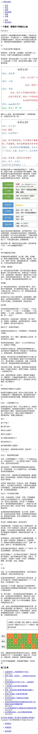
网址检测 (8, 12)
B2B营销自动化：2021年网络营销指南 (18, 712)
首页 (6, 5)
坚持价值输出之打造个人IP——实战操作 (19, 682)
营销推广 (11, 718)
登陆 (6, 14)
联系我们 (31, 718)
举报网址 (24, 718)
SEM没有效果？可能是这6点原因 (16, 698)
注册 (6, 16)
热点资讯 (8, 22)
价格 (6, 10)
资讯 (6, 8)
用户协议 (18, 718)
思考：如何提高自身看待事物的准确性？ (19, 690)
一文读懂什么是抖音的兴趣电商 (16, 686)
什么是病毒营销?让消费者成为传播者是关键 (20, 708)
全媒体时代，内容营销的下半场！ (17, 672)
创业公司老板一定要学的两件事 (16, 694)
